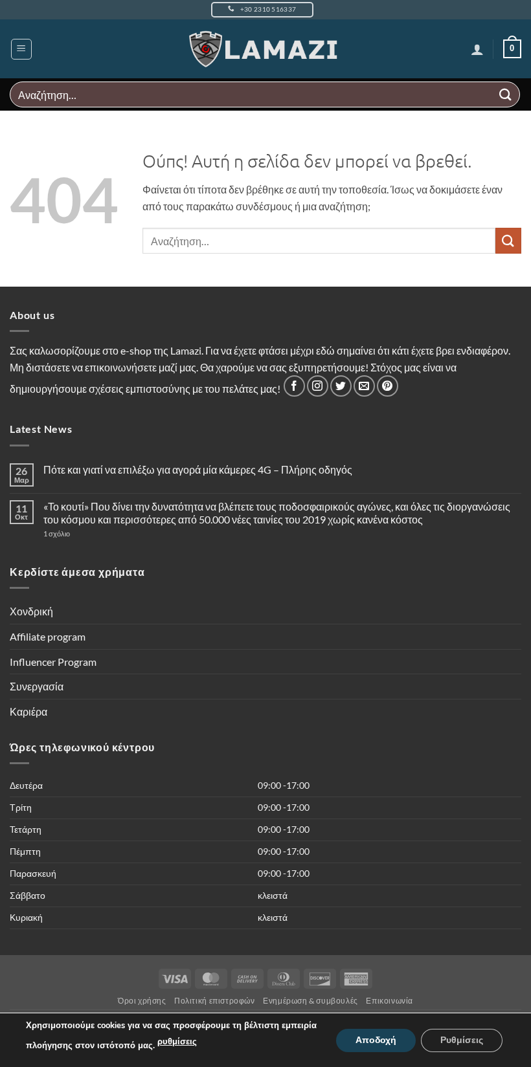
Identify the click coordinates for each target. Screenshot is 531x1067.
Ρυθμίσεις (461, 1039)
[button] (21, 49)
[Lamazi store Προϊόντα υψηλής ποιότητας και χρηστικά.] (266, 49)
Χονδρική (31, 611)
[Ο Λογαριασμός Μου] (477, 49)
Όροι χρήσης (142, 1001)
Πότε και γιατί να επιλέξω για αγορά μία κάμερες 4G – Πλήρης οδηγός (197, 469)
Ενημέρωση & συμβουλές (310, 1001)
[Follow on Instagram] (317, 386)
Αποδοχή (376, 1039)
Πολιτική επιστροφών (214, 1001)
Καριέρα (28, 711)
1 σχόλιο (81, 533)
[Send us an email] (364, 386)
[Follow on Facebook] (294, 386)
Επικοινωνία (389, 1001)
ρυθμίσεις (177, 1042)
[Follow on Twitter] (341, 386)
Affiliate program (47, 636)
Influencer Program (53, 661)
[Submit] (506, 94)
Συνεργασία (36, 686)
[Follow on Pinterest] (387, 386)
